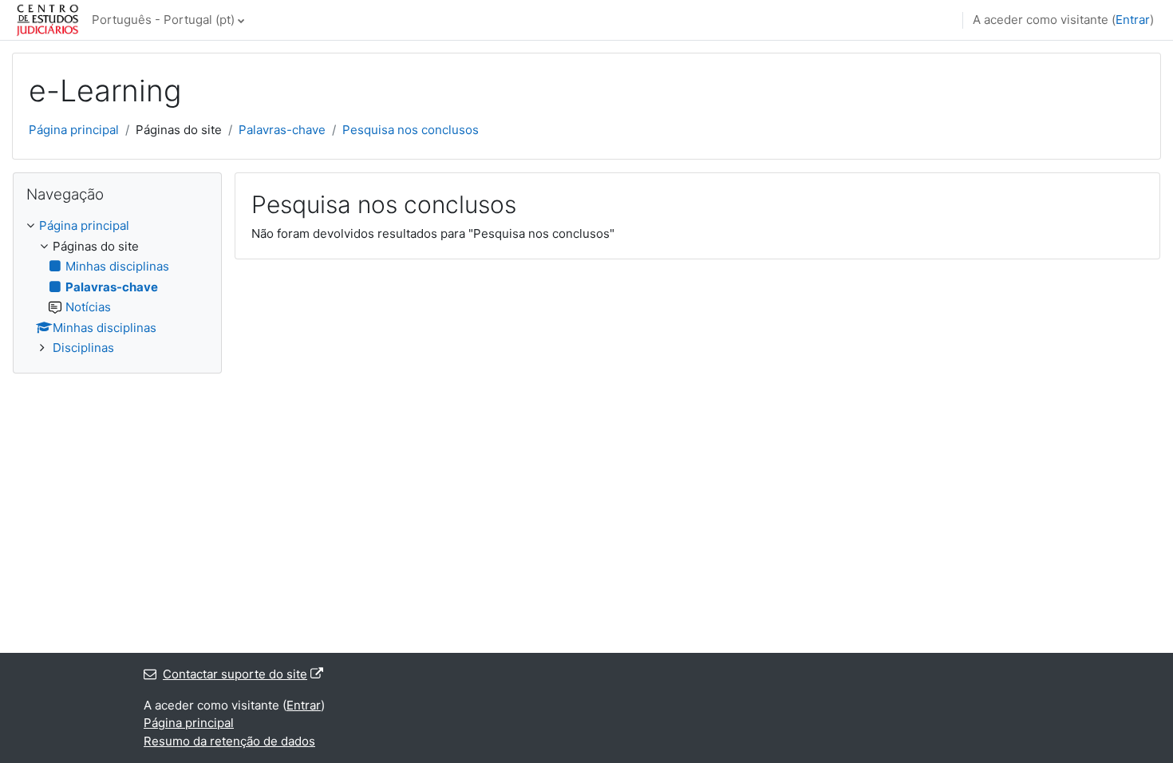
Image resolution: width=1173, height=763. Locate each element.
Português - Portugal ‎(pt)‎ (163, 19)
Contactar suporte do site (235, 674)
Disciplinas (83, 347)
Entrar (1133, 19)
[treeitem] (117, 287)
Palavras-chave (282, 129)
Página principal (74, 129)
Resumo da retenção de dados (229, 741)
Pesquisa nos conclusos (410, 129)
